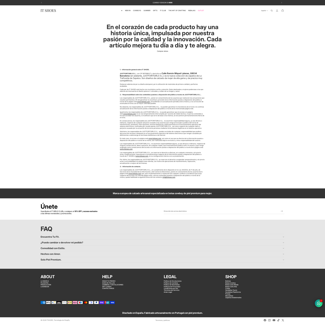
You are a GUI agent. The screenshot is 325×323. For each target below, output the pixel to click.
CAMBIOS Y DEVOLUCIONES (112, 285)
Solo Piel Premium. (51, 259)
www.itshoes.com (143, 102)
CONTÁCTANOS (108, 288)
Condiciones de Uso (171, 288)
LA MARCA (45, 281)
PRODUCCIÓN (46, 285)
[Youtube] (273, 320)
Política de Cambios (171, 283)
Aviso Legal (168, 292)
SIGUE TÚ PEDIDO (108, 281)
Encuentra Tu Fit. (50, 236)
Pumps (227, 294)
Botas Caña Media (231, 285)
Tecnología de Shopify (62, 320)
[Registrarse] (281, 211)
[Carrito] (282, 10)
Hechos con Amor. (51, 254)
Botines (228, 281)
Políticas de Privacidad (172, 286)
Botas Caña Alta (231, 286)
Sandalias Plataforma (233, 292)
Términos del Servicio (171, 290)
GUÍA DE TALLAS (108, 283)
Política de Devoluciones (172, 281)
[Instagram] (269, 320)
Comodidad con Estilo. (53, 248)
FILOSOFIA (44, 283)
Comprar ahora (162, 51)
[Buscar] (271, 10)
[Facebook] (264, 320)
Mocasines (229, 296)
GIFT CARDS (106, 286)
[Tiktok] (278, 320)
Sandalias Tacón (231, 290)
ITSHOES (49, 320)
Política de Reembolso (172, 285)
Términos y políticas (162, 320)
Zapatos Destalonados (233, 297)
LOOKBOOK (45, 286)
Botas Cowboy (230, 283)
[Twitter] (282, 320)
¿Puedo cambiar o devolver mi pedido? (62, 242)
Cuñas (227, 288)
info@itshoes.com (168, 177)
